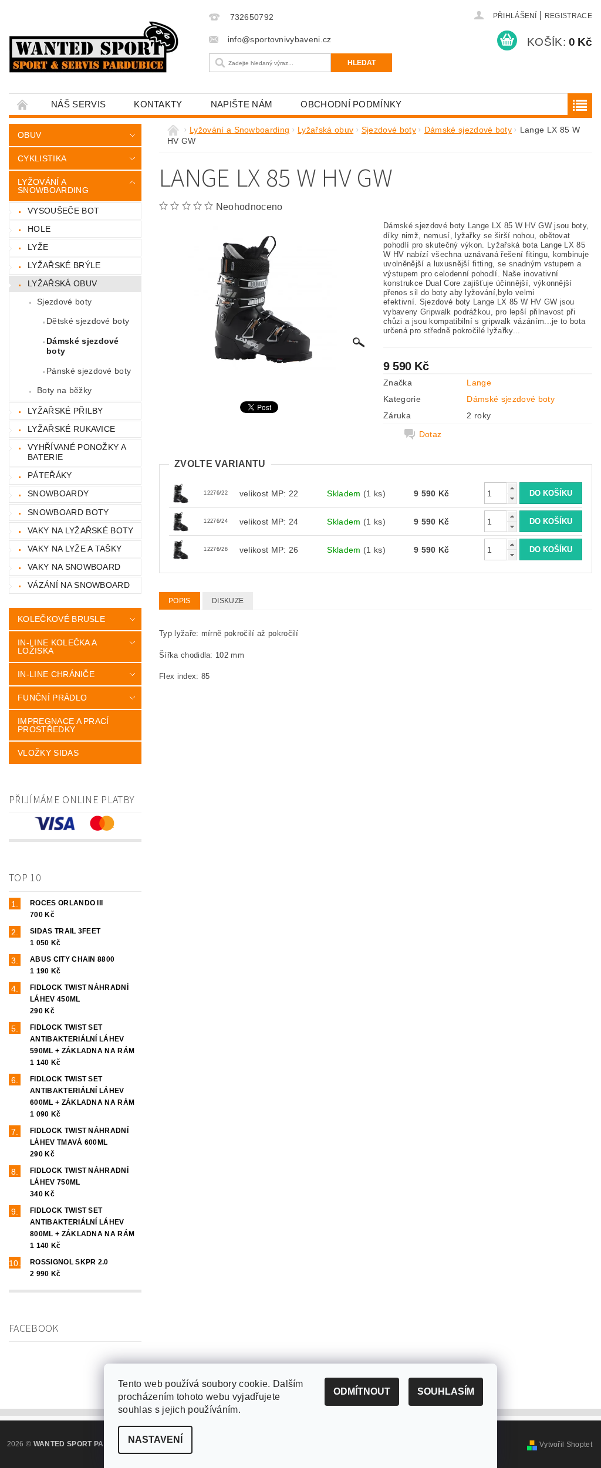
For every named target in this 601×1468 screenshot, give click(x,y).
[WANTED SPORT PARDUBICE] (100, 47)
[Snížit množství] (512, 498)
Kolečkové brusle (61, 619)
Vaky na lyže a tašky (74, 548)
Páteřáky (50, 475)
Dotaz (430, 434)
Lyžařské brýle (64, 265)
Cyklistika (42, 158)
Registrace (568, 16)
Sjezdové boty (64, 301)
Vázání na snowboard (79, 585)
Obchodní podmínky (350, 104)
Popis (179, 601)
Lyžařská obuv (62, 283)
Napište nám (242, 104)
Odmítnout (361, 1391)
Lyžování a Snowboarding (53, 186)
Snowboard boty (68, 512)
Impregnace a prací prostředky (63, 725)
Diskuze (228, 601)
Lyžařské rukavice (71, 429)
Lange (479, 382)
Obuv (29, 135)
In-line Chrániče (56, 674)
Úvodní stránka (23, 104)
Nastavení (155, 1440)
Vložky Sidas (48, 752)
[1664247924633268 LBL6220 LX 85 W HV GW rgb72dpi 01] (181, 493)
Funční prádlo (52, 697)
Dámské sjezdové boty (82, 346)
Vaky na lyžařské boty (81, 530)
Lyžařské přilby (65, 410)
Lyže (38, 247)
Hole (39, 229)
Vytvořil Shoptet (565, 1444)
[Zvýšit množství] (512, 487)
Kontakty (158, 104)
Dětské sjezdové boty (87, 321)
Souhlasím (445, 1391)
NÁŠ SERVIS (78, 104)
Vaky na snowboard (74, 566)
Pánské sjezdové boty (88, 371)
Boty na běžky (64, 390)
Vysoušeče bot (63, 210)
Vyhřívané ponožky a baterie (77, 452)
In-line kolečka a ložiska (57, 646)
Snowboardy (58, 493)
